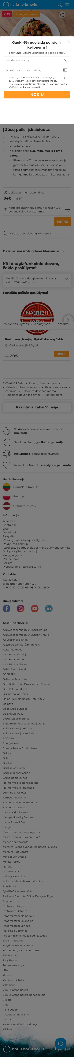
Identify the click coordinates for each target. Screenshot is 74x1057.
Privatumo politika (57, 84)
